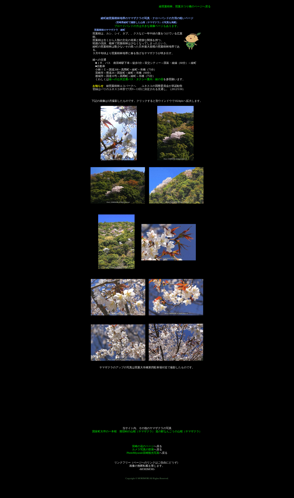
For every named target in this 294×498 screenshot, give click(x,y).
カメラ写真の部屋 (143, 449)
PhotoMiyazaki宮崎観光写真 (143, 452)
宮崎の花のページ (143, 446)
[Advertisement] (147, 396)
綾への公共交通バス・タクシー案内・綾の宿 (136, 79)
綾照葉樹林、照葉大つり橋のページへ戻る (185, 6)
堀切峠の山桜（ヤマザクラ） (137, 431)
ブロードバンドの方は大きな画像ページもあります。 (147, 26)
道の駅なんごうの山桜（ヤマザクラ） (179, 431)
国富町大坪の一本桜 (104, 431)
